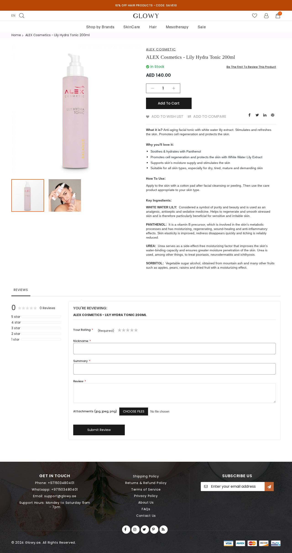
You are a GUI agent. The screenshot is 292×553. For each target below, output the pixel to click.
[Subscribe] (269, 486)
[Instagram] (135, 529)
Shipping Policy (146, 476)
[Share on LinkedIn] (265, 114)
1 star (15, 339)
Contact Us (146, 515)
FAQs (146, 509)
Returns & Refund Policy (146, 483)
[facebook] (126, 529)
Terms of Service (146, 489)
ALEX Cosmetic (161, 49)
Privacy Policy (146, 496)
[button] (65, 195)
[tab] (20, 291)
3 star (15, 328)
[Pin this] (272, 114)
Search (22, 16)
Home (16, 35)
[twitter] (145, 529)
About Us (146, 502)
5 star (15, 317)
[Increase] (173, 88)
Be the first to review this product (251, 67)
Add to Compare (209, 116)
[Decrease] (152, 88)
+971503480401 (61, 483)
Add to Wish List (167, 116)
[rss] (163, 529)
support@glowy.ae (60, 496)
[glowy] (146, 15)
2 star (15, 334)
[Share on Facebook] (249, 114)
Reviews (21, 290)
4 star (16, 322)
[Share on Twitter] (257, 114)
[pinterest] (154, 529)
